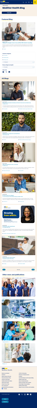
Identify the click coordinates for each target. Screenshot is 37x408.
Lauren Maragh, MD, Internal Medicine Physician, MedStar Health (13, 196)
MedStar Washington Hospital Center (10, 233)
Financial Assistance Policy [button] (6, 377)
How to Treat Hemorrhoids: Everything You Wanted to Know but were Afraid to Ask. (16, 102)
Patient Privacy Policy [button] (5, 384)
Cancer (5, 49)
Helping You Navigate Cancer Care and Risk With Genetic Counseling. (17, 42)
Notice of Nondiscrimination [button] (23, 380)
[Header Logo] (4, 1)
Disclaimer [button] (3, 374)
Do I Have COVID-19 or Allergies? (8, 195)
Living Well (5, 55)
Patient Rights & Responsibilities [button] (24, 384)
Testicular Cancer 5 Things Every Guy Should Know (11, 133)
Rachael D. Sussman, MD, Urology (8, 258)
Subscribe (9, 12)
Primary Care (6, 59)
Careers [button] (5, 399)
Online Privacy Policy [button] (5, 382)
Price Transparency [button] (5, 385)
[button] (23, 2)
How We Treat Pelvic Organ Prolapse (8, 257)
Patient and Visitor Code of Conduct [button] (25, 382)
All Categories (5, 62)
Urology (5, 263)
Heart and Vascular (7, 170)
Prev (4, 269)
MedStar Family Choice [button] (23, 379)
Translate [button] (5, 388)
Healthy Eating (6, 57)
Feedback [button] (20, 376)
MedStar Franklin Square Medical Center (26, 108)
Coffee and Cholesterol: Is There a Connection (10, 164)
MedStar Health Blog (5, 5)
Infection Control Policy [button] (6, 379)
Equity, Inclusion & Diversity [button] (6, 376)
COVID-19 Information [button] (23, 373)
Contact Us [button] (5, 401)
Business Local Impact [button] (5, 373)
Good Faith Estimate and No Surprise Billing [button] (26, 377)
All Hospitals (5, 67)
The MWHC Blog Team (6, 227)
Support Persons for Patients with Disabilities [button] (26, 387)
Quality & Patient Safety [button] (23, 385)
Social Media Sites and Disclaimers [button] (7, 387)
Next (33, 269)
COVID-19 (5, 201)
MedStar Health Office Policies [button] (7, 380)
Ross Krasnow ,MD (6, 134)
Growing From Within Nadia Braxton (8, 226)
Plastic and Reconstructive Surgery (25, 139)
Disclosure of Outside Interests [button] (24, 374)
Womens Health (22, 263)
